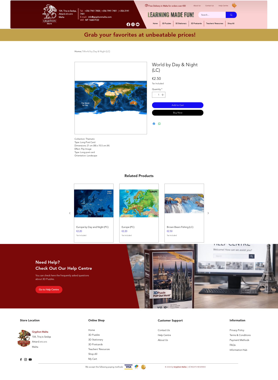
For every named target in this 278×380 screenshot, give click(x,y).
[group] (139, 213)
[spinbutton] (159, 94)
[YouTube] (30, 359)
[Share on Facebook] (154, 123)
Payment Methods (240, 340)
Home (78, 51)
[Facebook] (128, 24)
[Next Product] (208, 213)
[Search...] (231, 15)
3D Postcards (95, 344)
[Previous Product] (70, 213)
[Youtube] (137, 24)
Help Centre (223, 5)
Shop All (92, 353)
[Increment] (163, 94)
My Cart (92, 358)
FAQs (233, 344)
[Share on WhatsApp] (159, 123)
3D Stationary (95, 339)
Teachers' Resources (99, 349)
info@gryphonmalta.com (100, 17)
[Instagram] (133, 24)
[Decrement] (154, 94)
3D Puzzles (94, 334)
